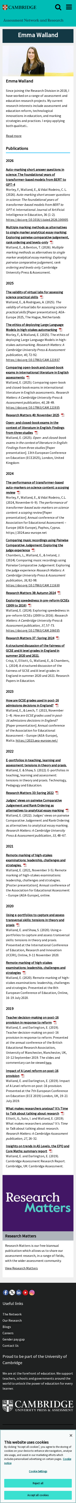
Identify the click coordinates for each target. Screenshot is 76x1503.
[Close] (71, 1435)
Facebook (5, 1292)
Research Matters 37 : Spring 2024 (30, 638)
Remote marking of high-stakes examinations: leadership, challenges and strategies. (35, 860)
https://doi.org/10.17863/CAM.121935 (33, 407)
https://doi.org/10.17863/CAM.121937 (33, 360)
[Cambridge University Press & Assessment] (38, 1407)
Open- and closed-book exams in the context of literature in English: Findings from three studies (35, 427)
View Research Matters (21, 1268)
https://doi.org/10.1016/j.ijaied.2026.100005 (37, 220)
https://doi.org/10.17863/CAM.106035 (33, 630)
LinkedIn (19, 1292)
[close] (58, 7)
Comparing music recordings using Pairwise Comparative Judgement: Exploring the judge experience (37, 545)
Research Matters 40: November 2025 (32, 415)
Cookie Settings (38, 1471)
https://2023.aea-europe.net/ (37, 740)
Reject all (38, 1483)
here (48, 1063)
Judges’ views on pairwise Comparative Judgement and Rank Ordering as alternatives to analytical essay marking (35, 805)
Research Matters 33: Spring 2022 (30, 793)
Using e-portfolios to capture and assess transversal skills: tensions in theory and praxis (35, 920)
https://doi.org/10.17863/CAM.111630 (33, 585)
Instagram (32, 1292)
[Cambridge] (19, 7)
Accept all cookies (37, 1495)
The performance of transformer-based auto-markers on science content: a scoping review (37, 487)
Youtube (25, 1292)
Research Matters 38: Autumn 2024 (31, 593)
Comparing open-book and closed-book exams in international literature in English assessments (37, 372)
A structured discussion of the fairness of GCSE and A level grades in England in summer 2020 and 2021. (35, 650)
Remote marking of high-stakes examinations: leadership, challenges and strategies (35, 967)
